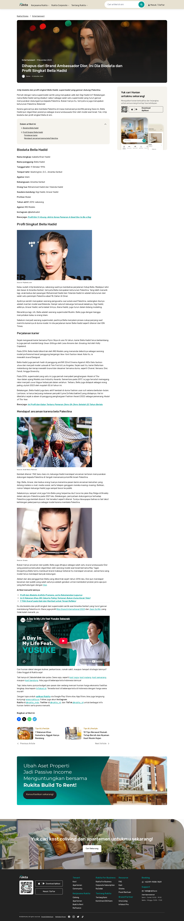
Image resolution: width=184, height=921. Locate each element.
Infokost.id (41, 688)
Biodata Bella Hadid (30, 128)
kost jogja (74, 677)
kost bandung (31, 680)
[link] (146, 109)
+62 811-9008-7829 (153, 882)
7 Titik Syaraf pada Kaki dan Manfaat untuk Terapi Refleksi (48, 601)
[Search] (141, 5)
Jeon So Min (95, 609)
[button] (156, 5)
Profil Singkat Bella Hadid (33, 132)
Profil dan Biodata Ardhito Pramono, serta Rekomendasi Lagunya (51, 595)
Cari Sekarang (92, 849)
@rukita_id (55, 702)
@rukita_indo (32, 702)
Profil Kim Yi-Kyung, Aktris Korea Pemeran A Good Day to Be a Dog (59, 217)
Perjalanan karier (31, 135)
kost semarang (99, 677)
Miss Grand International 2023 (70, 609)
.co (38, 699)
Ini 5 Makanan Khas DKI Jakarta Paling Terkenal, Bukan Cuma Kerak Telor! (55, 598)
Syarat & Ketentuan (47, 916)
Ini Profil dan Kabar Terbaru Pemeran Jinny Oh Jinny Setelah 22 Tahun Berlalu (65, 404)
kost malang (85, 677)
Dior (45, 585)
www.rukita (31, 699)
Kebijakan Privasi (60, 916)
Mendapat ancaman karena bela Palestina (41, 138)
